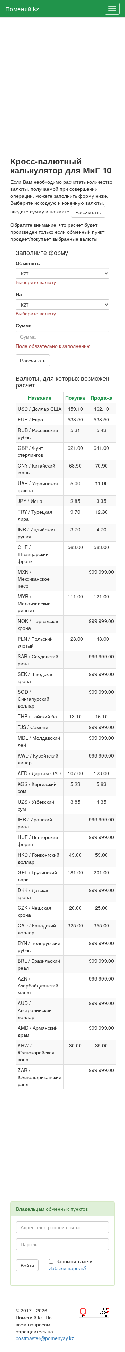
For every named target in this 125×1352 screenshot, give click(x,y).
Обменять (28, 262)
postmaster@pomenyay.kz (45, 1338)
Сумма (24, 325)
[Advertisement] (62, 87)
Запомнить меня (75, 1261)
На (19, 294)
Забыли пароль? (68, 1268)
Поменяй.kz (22, 8)
